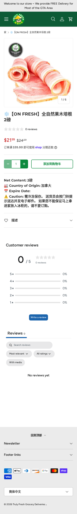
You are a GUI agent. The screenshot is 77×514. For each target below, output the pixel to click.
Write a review (38, 317)
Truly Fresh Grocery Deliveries (29, 504)
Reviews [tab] (16, 333)
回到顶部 (36, 435)
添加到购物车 (52, 164)
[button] (38, 274)
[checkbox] (15, 362)
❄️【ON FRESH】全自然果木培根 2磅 (30, 32)
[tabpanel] (38, 379)
